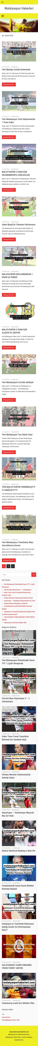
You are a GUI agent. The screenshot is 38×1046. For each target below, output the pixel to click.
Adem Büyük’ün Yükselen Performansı (19, 224)
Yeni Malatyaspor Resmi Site (11, 1020)
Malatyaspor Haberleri (19, 8)
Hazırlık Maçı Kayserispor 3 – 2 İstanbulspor (17, 590)
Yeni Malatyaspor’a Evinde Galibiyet (17, 382)
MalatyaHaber (15, 67)
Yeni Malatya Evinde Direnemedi (16, 69)
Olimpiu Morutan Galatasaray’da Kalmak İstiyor (18, 598)
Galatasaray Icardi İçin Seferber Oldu (15, 622)
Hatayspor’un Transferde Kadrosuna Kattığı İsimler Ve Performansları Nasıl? (18, 927)
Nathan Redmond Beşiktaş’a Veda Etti (15, 603)
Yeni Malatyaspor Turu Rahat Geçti (17, 434)
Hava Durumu (6, 1017)
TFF (3, 1014)
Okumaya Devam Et (8, 84)
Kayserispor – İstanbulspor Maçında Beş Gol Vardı (19, 601)
